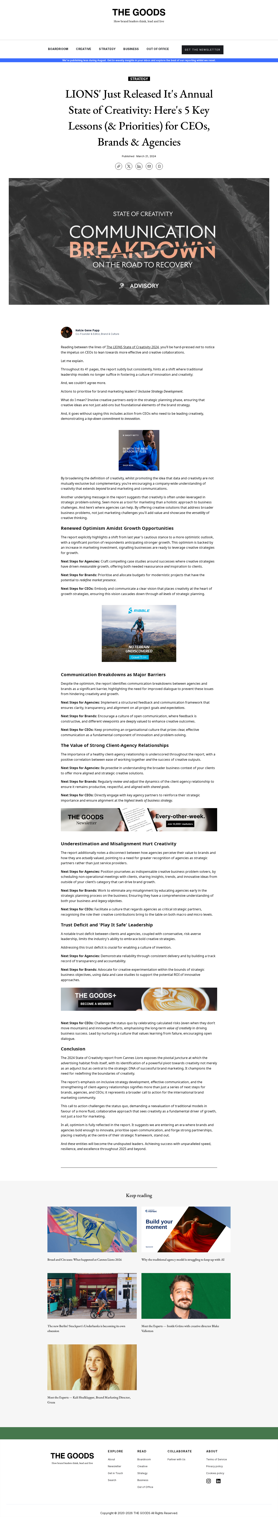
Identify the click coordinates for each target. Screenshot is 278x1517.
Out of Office (145, 1487)
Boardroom (144, 1459)
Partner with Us (176, 1459)
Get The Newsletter (202, 49)
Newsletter (114, 1466)
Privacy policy (214, 1466)
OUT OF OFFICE (158, 49)
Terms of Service (216, 1459)
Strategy (142, 1473)
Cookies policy (215, 1473)
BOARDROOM (58, 49)
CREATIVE (83, 49)
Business (142, 1480)
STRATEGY (107, 49)
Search (112, 1480)
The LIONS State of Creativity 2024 (132, 347)
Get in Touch (115, 1473)
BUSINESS (131, 49)
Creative (142, 1466)
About (111, 1459)
